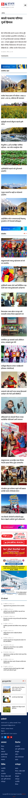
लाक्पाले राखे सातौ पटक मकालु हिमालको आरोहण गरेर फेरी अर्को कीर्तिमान (13, 393)
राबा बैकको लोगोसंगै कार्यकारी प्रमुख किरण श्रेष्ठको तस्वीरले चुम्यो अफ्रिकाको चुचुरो (13, 519)
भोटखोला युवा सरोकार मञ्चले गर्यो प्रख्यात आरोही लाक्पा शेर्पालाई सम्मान (13, 490)
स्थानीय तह (4, 757)
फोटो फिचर (18, 774)
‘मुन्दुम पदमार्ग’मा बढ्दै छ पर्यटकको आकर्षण (11, 194)
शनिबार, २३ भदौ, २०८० (9, 624)
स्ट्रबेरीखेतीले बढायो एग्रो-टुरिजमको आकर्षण (11, 170)
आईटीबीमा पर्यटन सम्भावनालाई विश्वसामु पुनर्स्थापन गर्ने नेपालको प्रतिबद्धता (13, 220)
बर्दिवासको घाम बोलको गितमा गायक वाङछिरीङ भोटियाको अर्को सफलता (12, 418)
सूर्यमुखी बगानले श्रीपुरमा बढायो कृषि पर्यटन (12, 123)
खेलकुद (17, 752)
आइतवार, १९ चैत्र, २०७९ (9, 645)
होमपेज (3, 13)
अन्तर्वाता (17, 747)
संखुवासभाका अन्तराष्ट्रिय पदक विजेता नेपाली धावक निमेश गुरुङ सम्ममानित (12, 461)
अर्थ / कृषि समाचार (20, 749)
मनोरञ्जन (3, 782)
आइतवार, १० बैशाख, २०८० (10, 617)
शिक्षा (2, 749)
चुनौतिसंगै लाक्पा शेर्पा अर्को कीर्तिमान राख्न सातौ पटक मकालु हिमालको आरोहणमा (13, 287)
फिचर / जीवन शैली (6, 776)
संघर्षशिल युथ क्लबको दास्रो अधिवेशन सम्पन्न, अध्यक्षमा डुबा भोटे (12, 341)
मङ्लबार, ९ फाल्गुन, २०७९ (9, 652)
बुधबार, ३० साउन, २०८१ (9, 631)
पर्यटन (16, 755)
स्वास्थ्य (3, 760)
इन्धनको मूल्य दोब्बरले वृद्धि (17, 697)
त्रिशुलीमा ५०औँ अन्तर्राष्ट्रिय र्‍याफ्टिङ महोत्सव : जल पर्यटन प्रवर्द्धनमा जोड (12, 146)
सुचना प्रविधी (4, 755)
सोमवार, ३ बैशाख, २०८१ (9, 638)
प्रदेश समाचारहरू (19, 757)
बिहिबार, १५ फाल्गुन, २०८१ (9, 604)
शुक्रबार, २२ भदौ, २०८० (9, 667)
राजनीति (3, 769)
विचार (2, 747)
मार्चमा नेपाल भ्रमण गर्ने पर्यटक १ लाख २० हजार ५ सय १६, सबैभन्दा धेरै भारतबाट (13, 97)
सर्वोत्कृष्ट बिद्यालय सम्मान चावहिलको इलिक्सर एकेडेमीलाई (12, 367)
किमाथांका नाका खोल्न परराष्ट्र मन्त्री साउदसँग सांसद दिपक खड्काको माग (12, 313)
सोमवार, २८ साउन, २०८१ (9, 659)
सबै (24, 234)
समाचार (3, 752)
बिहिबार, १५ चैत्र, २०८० (9, 609)
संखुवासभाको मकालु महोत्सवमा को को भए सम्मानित (13, 262)
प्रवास (16, 760)
